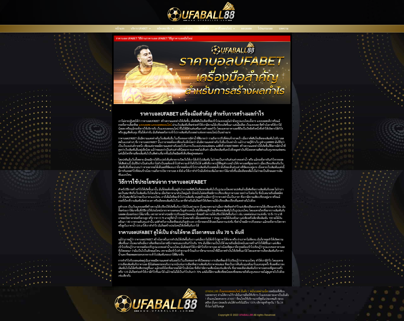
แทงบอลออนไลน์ (231, 291)
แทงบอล (143, 124)
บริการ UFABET (139, 28)
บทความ (283, 28)
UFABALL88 (246, 314)
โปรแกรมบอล (265, 28)
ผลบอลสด (246, 28)
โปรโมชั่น (204, 28)
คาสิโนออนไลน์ (223, 28)
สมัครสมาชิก (163, 28)
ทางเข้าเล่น (186, 28)
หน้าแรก (119, 28)
